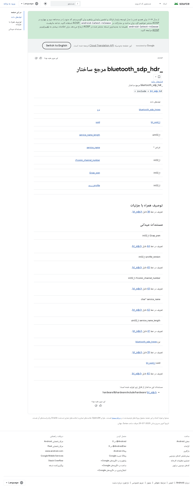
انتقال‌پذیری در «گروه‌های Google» (111, 470)
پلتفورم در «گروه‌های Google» (113, 460)
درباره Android (182, 482)
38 (148, 211)
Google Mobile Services (52, 455)
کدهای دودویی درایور (180, 465)
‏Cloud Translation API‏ (101, 45)
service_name (93, 147)
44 (148, 246)
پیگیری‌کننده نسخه (56, 465)
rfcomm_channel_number (87, 160)
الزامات (186, 446)
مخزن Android (183, 441)
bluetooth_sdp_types (149, 109)
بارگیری (186, 451)
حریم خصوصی (138, 482)
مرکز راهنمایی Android (53, 441)
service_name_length (89, 135)
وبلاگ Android (120, 451)
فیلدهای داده (157, 81)
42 (148, 309)
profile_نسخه (94, 185)
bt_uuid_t (155, 122)
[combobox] (66, 3)
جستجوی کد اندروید (143, 3)
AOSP (160, 58)
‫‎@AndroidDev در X (117, 446)
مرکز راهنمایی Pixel (55, 446)
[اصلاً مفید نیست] (36, 58)
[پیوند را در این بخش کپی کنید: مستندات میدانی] (137, 225)
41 (148, 331)
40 (148, 373)
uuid (98, 122)
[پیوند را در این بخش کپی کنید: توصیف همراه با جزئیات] (127, 205)
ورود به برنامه (9, 3)
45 (148, 267)
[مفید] (40, 58)
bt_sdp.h (155, 91)
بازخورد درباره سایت (120, 482)
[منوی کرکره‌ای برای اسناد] (159, 3)
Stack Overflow (55, 460)
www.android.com (54, 451)
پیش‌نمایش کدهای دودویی (179, 455)
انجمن (171, 482)
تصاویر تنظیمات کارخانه (180, 460)
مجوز (149, 482)
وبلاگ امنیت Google (117, 455)
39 (148, 352)
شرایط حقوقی (160, 482)
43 (148, 288)
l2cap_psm (94, 172)
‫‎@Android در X (119, 441)
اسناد (165, 3)
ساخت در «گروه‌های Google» (114, 465)
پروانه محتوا (116, 418)
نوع (98, 109)
